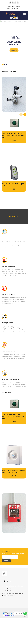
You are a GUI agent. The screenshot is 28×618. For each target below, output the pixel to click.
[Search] (11, 18)
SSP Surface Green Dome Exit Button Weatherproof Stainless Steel (13, 135)
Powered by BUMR (19, 611)
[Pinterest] (13, 2)
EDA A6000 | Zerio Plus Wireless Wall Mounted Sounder (13, 471)
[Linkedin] (18, 2)
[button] (3, 64)
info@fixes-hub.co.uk (9, 595)
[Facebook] (10, 2)
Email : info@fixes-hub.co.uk (14, 8)
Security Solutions (7, 238)
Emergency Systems (8, 266)
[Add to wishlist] (15, 129)
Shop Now (14, 50)
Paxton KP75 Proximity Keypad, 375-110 (13, 185)
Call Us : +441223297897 (14, 6)
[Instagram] (15, 2)
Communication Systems (10, 351)
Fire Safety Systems (8, 294)
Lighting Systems (7, 323)
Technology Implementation (11, 379)
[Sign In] (17, 18)
